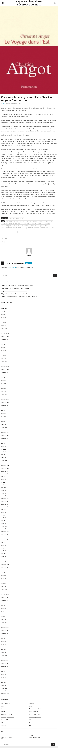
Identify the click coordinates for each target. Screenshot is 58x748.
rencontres (3, 725)
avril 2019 (3, 553)
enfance (26, 225)
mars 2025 (3, 358)
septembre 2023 (5, 408)
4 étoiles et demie (14, 221)
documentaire (4, 709)
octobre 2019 (4, 537)
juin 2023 (3, 416)
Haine (38, 225)
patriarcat (30, 227)
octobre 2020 (4, 504)
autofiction (5, 223)
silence (20, 232)
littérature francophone (16, 218)
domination (5, 225)
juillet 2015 (3, 674)
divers (30, 706)
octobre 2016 (4, 633)
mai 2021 (3, 485)
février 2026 (4, 328)
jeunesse (3, 711)
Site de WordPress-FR (34, 737)
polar (30, 722)
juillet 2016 (3, 641)
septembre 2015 (5, 669)
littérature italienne (5, 719)
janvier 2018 (4, 592)
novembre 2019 (5, 534)
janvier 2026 (4, 331)
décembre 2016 (5, 627)
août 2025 (3, 344)
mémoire (24, 227)
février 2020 (4, 526)
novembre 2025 (5, 336)
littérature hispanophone (35, 717)
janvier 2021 (4, 496)
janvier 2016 (4, 658)
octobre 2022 (4, 438)
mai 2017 (3, 614)
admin (3, 103)
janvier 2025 (4, 364)
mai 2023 (3, 419)
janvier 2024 (4, 397)
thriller (30, 725)
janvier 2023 (4, 430)
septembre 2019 (5, 539)
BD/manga (31, 703)
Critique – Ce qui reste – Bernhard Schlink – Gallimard (14, 291)
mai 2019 (3, 551)
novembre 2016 (5, 630)
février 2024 (4, 394)
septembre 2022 (5, 441)
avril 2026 (3, 322)
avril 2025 (3, 355)
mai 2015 (3, 680)
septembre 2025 (5, 342)
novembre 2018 (5, 567)
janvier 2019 (4, 561)
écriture (11, 225)
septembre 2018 (5, 570)
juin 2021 (3, 482)
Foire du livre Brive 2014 (35, 709)
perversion (37, 227)
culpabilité (33, 223)
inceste (47, 225)
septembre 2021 (5, 474)
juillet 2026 (3, 314)
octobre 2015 (4, 666)
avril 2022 (3, 454)
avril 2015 (3, 682)
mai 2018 (3, 581)
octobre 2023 (4, 405)
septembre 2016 (5, 636)
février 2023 (4, 427)
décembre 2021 (5, 465)
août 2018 (3, 572)
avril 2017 (3, 616)
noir (2, 722)
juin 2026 (3, 317)
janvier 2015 (4, 691)
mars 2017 (3, 619)
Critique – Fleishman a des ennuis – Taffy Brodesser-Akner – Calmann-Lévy (19, 296)
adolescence (29, 221)
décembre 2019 (5, 531)
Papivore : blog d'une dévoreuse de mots (29, 3)
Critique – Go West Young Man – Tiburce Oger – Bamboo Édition (17, 285)
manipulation (17, 227)
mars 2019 (3, 556)
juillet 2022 (3, 446)
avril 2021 (3, 487)
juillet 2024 (3, 380)
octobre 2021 (4, 471)
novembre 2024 (5, 369)
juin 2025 (3, 350)
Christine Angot (19, 223)
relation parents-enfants (23, 230)
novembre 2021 (5, 468)
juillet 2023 (3, 413)
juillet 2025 (3, 347)
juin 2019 (3, 548)
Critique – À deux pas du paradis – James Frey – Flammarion (16, 288)
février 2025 (4, 361)
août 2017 (3, 605)
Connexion (3, 735)
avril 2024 (3, 388)
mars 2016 (3, 652)
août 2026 (3, 312)
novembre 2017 (5, 597)
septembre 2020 (5, 507)
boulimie (11, 223)
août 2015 (3, 671)
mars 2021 (3, 490)
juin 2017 (3, 611)
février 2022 (4, 460)
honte (42, 225)
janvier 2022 (4, 463)
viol (38, 232)
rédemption (12, 230)
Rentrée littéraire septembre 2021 (40, 230)
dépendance (40, 223)
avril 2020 (3, 520)
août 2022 (3, 443)
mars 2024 (3, 391)
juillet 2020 (3, 512)
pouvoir (42, 227)
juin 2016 (3, 644)
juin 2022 (3, 449)
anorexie (40, 221)
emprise (21, 225)
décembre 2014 (5, 693)
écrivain (16, 225)
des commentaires (6, 737)
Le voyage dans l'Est (7, 227)
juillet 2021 (3, 479)
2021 (7, 221)
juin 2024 (3, 383)
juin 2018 (3, 578)
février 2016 (4, 655)
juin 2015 (3, 677)
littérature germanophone (7, 717)
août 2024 (3, 377)
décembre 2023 (5, 399)
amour (35, 221)
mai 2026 (3, 320)
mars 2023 (3, 424)
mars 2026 (3, 325)
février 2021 (4, 493)
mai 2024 (3, 386)
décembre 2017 (5, 594)
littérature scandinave (34, 719)
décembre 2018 (5, 564)
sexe (16, 232)
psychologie (5, 230)
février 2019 (4, 559)
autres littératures (5, 703)
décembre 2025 (5, 333)
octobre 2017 (4, 600)
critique (26, 223)
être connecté (12, 267)
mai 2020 (3, 518)
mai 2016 (3, 647)
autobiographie (48, 221)
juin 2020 (3, 515)
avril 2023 (3, 421)
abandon (22, 221)
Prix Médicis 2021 (50, 227)
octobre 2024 (4, 372)
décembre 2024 (5, 366)
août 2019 (3, 542)
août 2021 (3, 476)
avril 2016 (3, 649)
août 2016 (3, 638)
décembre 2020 (5, 498)
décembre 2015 (5, 660)
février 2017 (4, 622)
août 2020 (3, 509)
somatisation (32, 232)
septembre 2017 (5, 603)
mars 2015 (3, 685)
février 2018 (4, 589)
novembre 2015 (5, 663)
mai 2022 (3, 452)
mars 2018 (3, 586)
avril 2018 (3, 583)
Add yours (28, 263)
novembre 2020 (5, 501)
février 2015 (4, 688)
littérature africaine (33, 711)
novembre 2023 (5, 402)
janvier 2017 (4, 625)
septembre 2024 (5, 375)
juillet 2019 (3, 545)
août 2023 (3, 410)
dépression (47, 223)
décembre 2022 (5, 432)
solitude (25, 232)
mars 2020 (3, 523)
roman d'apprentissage (8, 232)
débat (2, 706)
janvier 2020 (4, 529)
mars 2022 (3, 457)
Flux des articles (34, 735)
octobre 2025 (4, 339)
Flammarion (33, 225)
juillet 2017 (3, 608)
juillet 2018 (3, 575)
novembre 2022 (5, 435)
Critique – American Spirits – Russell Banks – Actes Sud (14, 294)
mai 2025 (3, 353)
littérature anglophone (6, 714)
